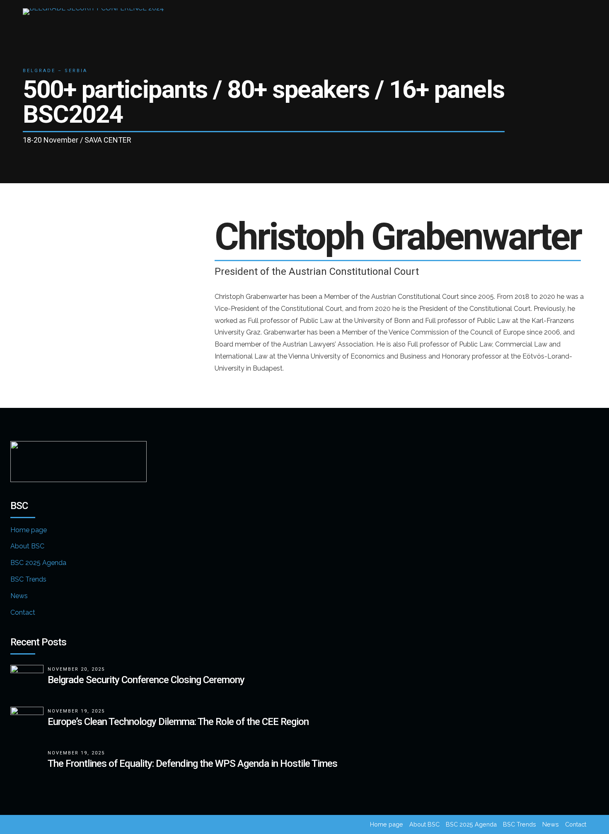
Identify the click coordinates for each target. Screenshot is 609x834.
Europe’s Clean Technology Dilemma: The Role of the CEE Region (178, 721)
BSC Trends (28, 579)
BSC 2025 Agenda (38, 563)
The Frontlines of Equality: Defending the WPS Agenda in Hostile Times (192, 763)
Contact (22, 612)
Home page (28, 530)
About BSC (27, 546)
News (19, 596)
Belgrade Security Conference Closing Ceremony (146, 680)
